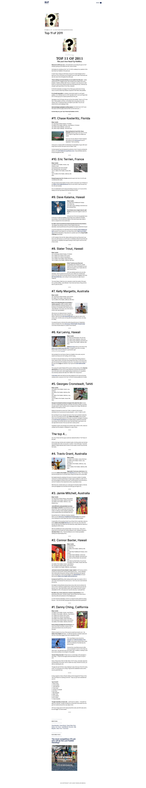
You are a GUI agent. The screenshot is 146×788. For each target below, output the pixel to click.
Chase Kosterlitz (68, 118)
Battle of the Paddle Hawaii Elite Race (60, 348)
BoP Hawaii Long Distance (60, 419)
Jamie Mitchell (66, 493)
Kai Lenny (63, 332)
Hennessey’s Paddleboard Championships (69, 516)
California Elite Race (67, 576)
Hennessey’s (78, 140)
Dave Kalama (65, 197)
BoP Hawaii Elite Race (57, 276)
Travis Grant (65, 453)
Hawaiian (69, 639)
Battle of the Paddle (58, 184)
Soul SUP (63, 351)
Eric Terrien (65, 159)
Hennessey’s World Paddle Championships (74, 323)
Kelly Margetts (66, 291)
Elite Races (65, 184)
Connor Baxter (66, 540)
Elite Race (72, 472)
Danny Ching (65, 607)
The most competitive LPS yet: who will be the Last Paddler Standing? (64, 741)
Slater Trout (65, 248)
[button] (51, 20)
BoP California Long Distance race (66, 150)
